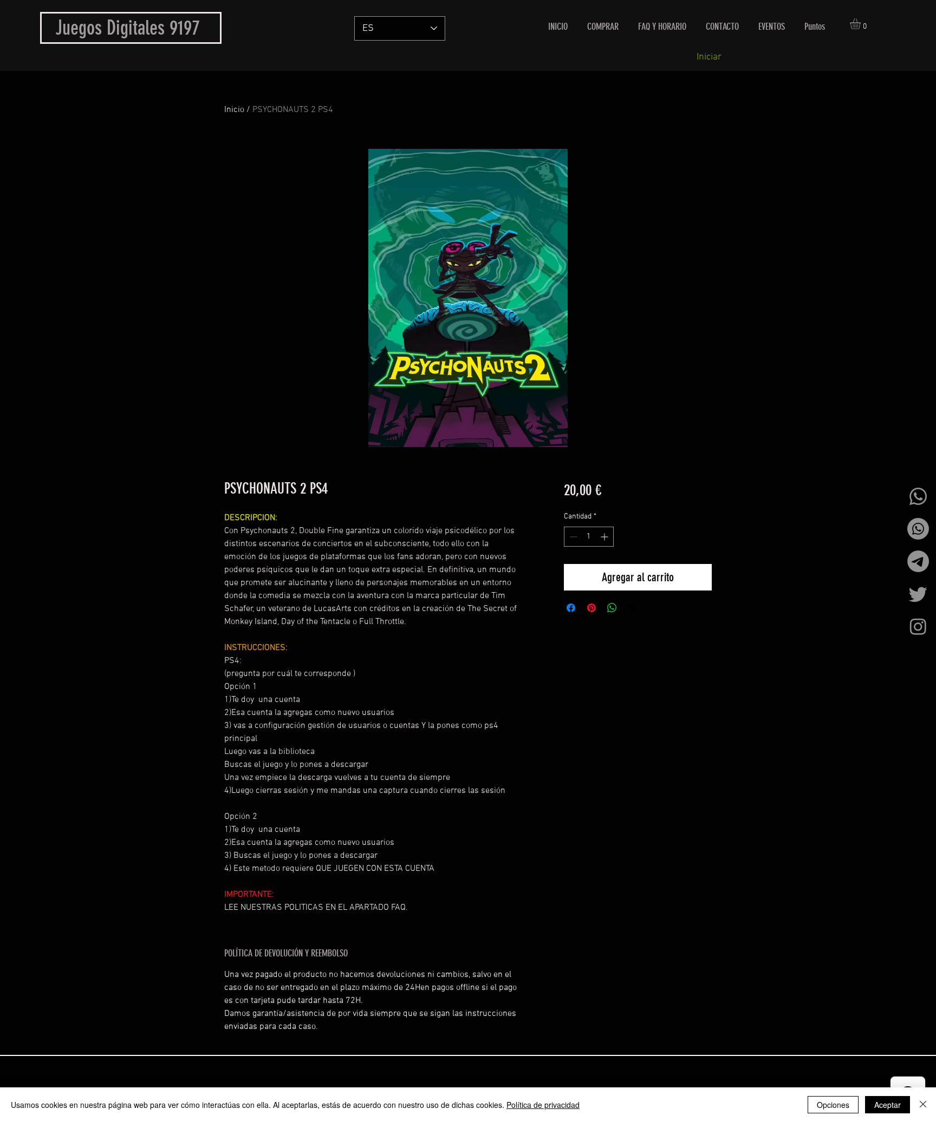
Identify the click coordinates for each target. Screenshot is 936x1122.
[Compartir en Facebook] (570, 607)
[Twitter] (918, 594)
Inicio (234, 109)
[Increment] (605, 536)
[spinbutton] (589, 536)
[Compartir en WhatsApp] (612, 607)
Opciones (833, 1104)
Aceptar (887, 1104)
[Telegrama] (918, 561)
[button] (861, 23)
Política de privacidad (543, 1104)
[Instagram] (918, 626)
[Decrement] (572, 536)
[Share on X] (632, 607)
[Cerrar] (922, 1104)
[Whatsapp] (918, 496)
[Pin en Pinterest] (591, 607)
